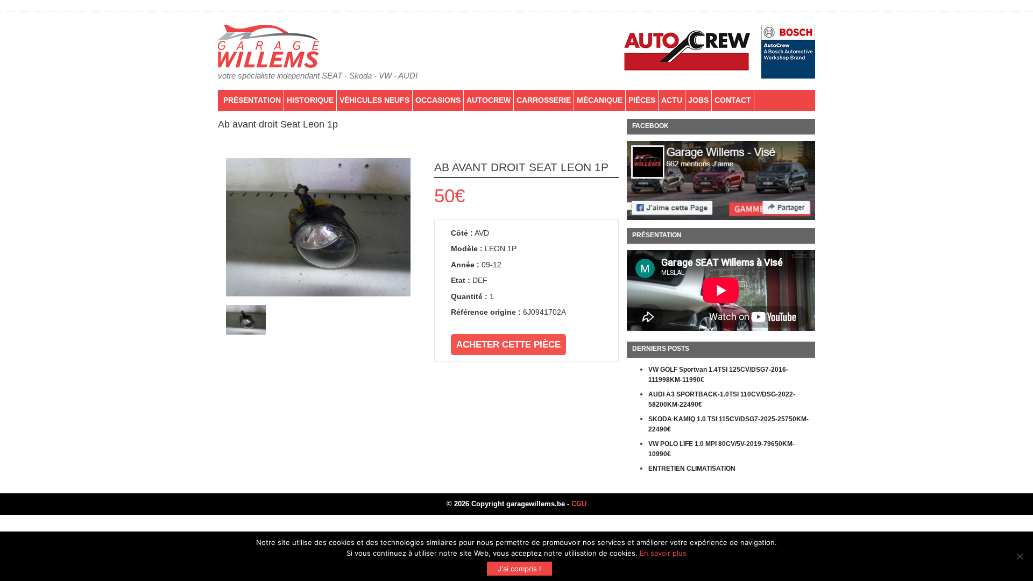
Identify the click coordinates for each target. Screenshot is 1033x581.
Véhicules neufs (374, 100)
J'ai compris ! (519, 568)
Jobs (698, 100)
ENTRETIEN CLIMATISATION (691, 468)
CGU (578, 504)
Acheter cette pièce (508, 344)
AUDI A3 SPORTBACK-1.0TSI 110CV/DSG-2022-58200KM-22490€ (721, 400)
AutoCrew (488, 100)
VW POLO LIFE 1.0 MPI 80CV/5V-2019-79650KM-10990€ (721, 449)
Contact (732, 100)
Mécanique (599, 100)
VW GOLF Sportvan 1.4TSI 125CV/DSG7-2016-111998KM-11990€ (718, 375)
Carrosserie (543, 100)
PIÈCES (641, 100)
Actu (671, 100)
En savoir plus (663, 553)
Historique (310, 100)
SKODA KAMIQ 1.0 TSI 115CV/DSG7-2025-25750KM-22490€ (728, 424)
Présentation (252, 100)
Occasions (438, 100)
